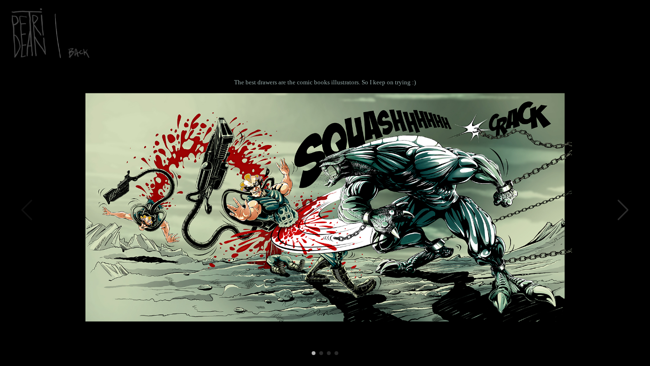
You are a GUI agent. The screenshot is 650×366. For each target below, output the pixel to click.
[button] (623, 210)
